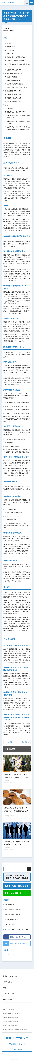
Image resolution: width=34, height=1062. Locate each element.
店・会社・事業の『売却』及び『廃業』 (17, 929)
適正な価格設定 (12, 77)
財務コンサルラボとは (10, 976)
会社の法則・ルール (11, 905)
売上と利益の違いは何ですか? (16, 112)
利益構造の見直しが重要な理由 (15, 57)
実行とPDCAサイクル (14, 101)
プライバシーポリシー (10, 994)
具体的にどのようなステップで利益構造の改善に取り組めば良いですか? (18, 128)
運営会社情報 (7, 999)
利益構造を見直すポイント (13, 73)
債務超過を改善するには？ (13, 915)
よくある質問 (9, 108)
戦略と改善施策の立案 (14, 98)
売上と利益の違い (10, 47)
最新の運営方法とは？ (9, 30)
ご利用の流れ (7, 982)
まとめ (7, 105)
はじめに (8, 43)
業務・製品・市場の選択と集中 (17, 87)
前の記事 (9, 742)
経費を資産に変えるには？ (13, 910)
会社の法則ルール (8, 1009)
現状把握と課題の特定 (14, 94)
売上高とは (10, 50)
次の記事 (24, 742)
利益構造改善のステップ (12, 91)
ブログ (5, 1005)
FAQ (4, 988)
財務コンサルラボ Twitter (18, 943)
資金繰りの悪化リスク (14, 70)
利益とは (10, 54)
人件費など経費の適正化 (15, 84)
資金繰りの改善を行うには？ (14, 919)
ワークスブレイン (10, 955)
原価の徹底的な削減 (13, 80)
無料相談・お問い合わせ (18, 886)
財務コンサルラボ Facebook (19, 937)
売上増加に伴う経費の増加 (15, 61)
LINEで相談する (15, 893)
